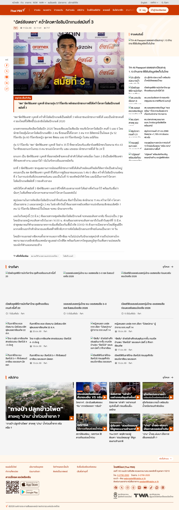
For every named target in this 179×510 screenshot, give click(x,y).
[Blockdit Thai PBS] (157, 487)
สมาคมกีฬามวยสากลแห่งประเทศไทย (44, 256)
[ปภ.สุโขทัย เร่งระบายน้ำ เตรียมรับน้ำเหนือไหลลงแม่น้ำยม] (136, 80)
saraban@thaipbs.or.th (149, 481)
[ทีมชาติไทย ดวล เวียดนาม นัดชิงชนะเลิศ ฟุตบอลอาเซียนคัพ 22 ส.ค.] (17, 328)
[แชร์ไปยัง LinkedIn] (6, 83)
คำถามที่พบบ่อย (12, 471)
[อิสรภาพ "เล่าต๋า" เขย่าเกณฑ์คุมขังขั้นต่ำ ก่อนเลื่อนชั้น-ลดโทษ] (124, 390)
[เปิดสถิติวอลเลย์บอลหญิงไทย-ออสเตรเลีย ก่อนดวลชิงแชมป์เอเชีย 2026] (147, 286)
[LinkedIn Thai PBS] (163, 487)
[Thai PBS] (18, 10)
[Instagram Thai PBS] (127, 487)
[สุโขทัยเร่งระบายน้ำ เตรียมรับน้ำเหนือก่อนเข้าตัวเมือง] (158, 390)
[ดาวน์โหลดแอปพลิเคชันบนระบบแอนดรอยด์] (30, 492)
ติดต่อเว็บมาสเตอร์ (60, 471)
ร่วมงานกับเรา (34, 471)
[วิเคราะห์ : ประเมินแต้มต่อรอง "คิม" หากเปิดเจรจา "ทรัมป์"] (91, 390)
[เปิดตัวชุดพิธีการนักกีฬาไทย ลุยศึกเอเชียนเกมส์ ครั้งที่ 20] (136, 90)
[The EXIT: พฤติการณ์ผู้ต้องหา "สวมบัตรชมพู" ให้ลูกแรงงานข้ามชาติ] (124, 422)
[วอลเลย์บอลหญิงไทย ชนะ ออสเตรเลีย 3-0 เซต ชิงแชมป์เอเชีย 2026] (89, 286)
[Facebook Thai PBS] (116, 487)
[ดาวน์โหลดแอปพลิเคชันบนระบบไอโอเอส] (30, 484)
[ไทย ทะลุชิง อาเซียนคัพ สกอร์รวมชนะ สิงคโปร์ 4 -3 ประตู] (17, 343)
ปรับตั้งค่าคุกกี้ (82, 471)
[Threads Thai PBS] (133, 487)
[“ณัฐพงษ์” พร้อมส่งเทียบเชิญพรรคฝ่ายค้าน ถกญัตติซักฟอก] (136, 157)
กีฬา (15, 28)
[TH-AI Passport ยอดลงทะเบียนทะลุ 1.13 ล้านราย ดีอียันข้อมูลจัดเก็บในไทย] (152, 52)
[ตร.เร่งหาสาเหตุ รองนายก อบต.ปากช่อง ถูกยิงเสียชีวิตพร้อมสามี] (136, 122)
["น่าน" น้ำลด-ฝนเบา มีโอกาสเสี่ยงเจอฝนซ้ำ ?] (158, 422)
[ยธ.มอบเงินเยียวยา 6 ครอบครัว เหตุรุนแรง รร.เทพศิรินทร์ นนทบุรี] (136, 100)
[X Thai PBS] (121, 487)
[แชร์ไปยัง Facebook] (6, 65)
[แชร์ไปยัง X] (6, 71)
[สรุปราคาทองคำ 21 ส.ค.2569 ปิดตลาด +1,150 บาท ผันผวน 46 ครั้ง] (136, 133)
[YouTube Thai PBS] (145, 487)
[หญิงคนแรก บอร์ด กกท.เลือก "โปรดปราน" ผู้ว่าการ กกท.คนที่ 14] (102, 328)
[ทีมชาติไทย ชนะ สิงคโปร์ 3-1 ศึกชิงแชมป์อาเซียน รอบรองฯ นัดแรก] (17, 360)
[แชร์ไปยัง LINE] (6, 77)
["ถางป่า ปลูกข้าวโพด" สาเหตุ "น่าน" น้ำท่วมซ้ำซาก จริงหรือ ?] (40, 401)
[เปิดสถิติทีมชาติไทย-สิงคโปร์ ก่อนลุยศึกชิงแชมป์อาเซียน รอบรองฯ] (102, 360)
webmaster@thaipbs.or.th (135, 478)
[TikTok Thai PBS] (151, 487)
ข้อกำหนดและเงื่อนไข (61, 466)
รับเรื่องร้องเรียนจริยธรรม (86, 466)
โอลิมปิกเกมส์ (68, 256)
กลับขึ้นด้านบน (164, 459)
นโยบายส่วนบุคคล (36, 466)
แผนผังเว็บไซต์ (11, 466)
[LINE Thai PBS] (139, 487)
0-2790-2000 (123, 475)
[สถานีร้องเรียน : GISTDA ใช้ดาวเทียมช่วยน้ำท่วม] (91, 422)
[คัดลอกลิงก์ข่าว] (6, 88)
